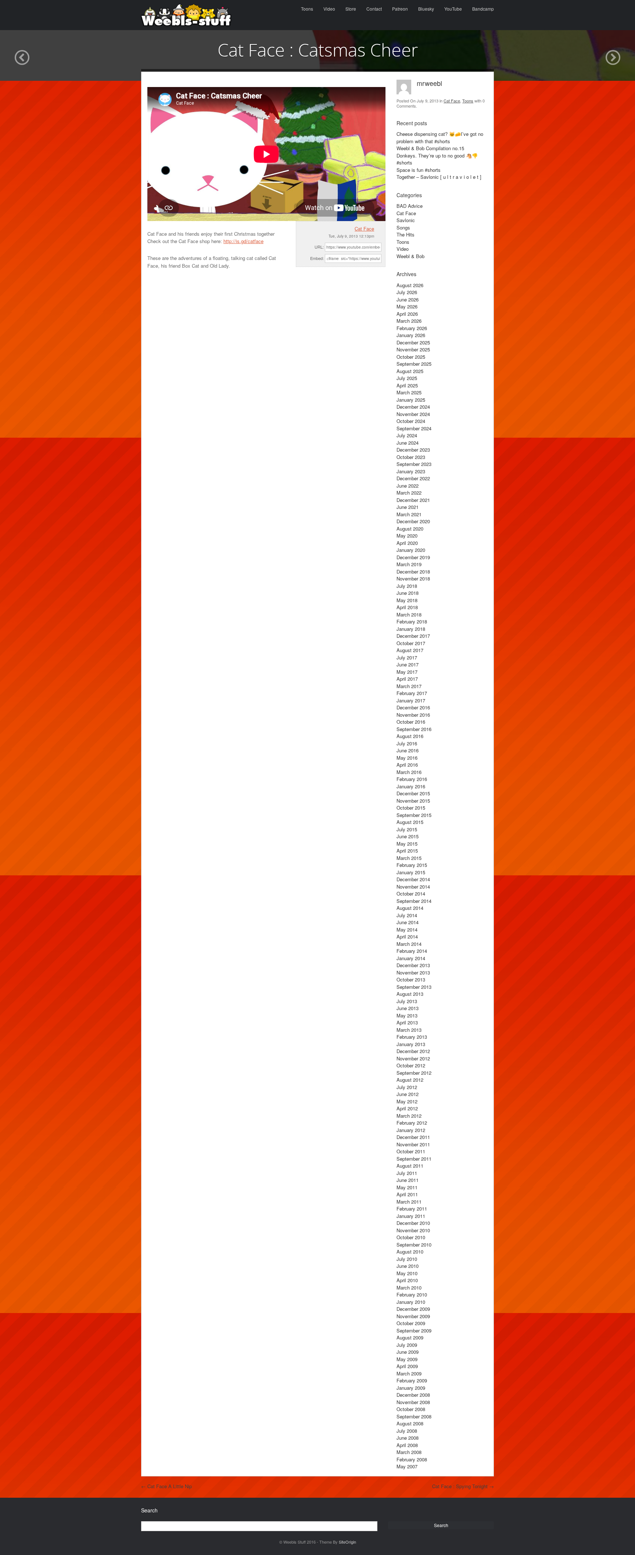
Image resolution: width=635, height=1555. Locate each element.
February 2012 (412, 1122)
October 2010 (411, 1237)
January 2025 (411, 399)
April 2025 (407, 385)
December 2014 (413, 879)
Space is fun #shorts (419, 169)
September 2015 (414, 814)
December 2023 (413, 449)
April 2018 (407, 607)
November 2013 (413, 972)
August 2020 (410, 528)
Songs (403, 227)
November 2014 (413, 886)
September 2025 (414, 363)
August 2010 (410, 1251)
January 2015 (411, 872)
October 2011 (411, 1151)
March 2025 (409, 392)
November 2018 (413, 578)
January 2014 (411, 958)
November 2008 (413, 1402)
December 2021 (413, 499)
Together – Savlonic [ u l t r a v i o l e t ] (439, 176)
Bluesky (426, 9)
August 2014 (410, 907)
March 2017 (409, 686)
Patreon (400, 9)
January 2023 (411, 471)
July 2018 (407, 585)
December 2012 (413, 1051)
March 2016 (409, 772)
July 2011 (407, 1172)
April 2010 (407, 1280)
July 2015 (407, 829)
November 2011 (413, 1144)
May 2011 (407, 1187)
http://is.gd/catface (243, 241)
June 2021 (408, 506)
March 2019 (409, 564)
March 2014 (409, 943)
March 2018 (409, 614)
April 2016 (407, 764)
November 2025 (413, 349)
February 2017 (412, 693)
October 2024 (411, 420)
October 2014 (411, 893)
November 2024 (413, 414)
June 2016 (408, 750)
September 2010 (414, 1244)
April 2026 (407, 313)
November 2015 (413, 800)
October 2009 (411, 1323)
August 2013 (410, 993)
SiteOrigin (347, 1542)
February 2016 (412, 778)
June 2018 (408, 592)
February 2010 (412, 1294)
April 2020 (407, 542)
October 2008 (411, 1409)
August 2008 (410, 1423)
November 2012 (413, 1058)
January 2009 (411, 1387)
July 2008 (407, 1430)
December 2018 (413, 571)
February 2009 (412, 1380)
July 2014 (407, 915)
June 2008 (408, 1437)
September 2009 (414, 1330)
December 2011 (413, 1136)
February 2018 (412, 621)
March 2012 (409, 1115)
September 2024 (414, 428)
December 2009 (413, 1308)
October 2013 (411, 979)
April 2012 (407, 1108)
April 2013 (407, 1022)
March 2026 (409, 320)
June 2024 (408, 442)
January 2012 (411, 1130)
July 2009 (407, 1344)
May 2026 (407, 306)
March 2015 (409, 857)
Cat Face (364, 228)
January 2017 (411, 700)
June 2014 (408, 922)
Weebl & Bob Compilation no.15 (430, 148)
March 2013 (409, 1029)
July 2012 (407, 1087)
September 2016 (414, 729)
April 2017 (407, 678)
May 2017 (407, 671)
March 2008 (409, 1452)
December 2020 (413, 521)
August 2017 (410, 650)
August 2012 (410, 1079)
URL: (319, 247)
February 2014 (412, 950)
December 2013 (413, 965)
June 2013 (408, 1008)
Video (329, 9)
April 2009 (407, 1366)
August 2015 (410, 821)
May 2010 (407, 1273)
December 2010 (413, 1222)
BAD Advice (410, 205)
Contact (374, 9)
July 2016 (407, 743)
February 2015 (412, 864)
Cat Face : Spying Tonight (463, 1486)
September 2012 (414, 1072)
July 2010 (407, 1258)
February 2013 (412, 1036)
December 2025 (413, 342)
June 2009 (408, 1351)
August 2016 (410, 736)
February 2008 (412, 1459)
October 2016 (411, 721)
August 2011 (410, 1165)
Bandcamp (483, 9)
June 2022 (408, 485)
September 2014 (414, 900)
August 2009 (410, 1337)
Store (350, 9)
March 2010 (409, 1287)
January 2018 (411, 628)
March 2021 (409, 514)
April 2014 (407, 936)
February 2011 (412, 1208)
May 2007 (407, 1466)
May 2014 (407, 929)
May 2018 (407, 600)
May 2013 (407, 1015)
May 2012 (407, 1101)
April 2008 (407, 1445)
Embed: (317, 258)
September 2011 (414, 1158)
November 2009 (413, 1316)
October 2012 (411, 1065)
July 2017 (407, 657)
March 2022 (409, 492)
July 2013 (407, 1001)
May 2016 (407, 757)
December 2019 (413, 557)
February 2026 (412, 328)
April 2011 (407, 1194)
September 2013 (414, 986)
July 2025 (407, 378)
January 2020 (411, 549)
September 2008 (414, 1416)
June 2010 (408, 1265)
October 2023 (411, 456)
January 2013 (411, 1044)
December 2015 (413, 793)
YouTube (453, 9)
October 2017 (411, 643)
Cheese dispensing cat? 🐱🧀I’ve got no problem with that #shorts (440, 137)
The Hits (406, 234)
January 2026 (411, 335)
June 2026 (408, 299)
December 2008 (413, 1394)
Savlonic (406, 220)
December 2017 (413, 635)
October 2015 (411, 807)
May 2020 (407, 535)
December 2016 (413, 707)
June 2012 (408, 1094)
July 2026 (407, 292)
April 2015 (407, 850)
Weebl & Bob (410, 256)
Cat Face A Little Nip (166, 1486)
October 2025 (411, 356)
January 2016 (411, 786)
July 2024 (407, 435)
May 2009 (407, 1359)
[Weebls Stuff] (186, 15)
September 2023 (414, 463)
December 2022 (413, 478)
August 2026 (410, 285)
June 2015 (408, 836)
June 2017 (408, 664)
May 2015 (407, 843)
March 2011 (409, 1201)
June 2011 (408, 1179)
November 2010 (413, 1230)
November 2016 (413, 714)
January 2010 (411, 1301)
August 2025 (410, 371)
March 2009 (409, 1373)
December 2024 (413, 406)
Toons (307, 9)
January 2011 (411, 1215)
